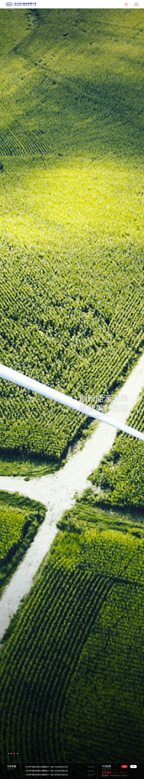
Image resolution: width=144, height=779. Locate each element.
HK (133, 766)
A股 (124, 766)
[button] (8, 753)
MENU (136, 4)
